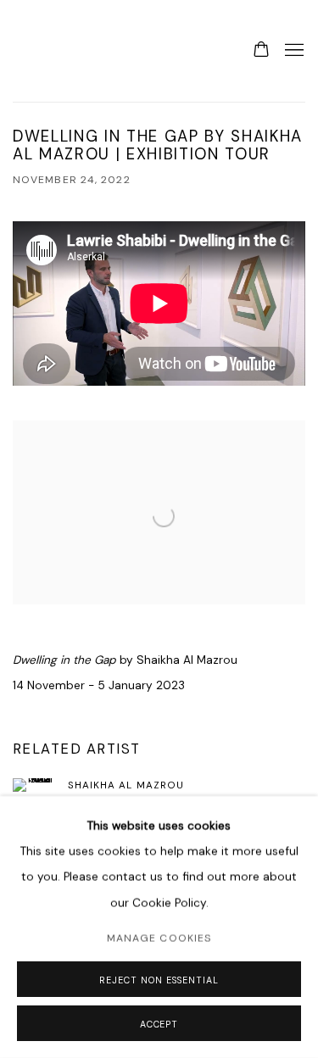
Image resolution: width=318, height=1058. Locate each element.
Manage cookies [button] (159, 938)
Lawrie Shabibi (47, 51)
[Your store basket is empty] (261, 51)
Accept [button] (159, 1024)
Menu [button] (292, 51)
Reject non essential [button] (158, 980)
